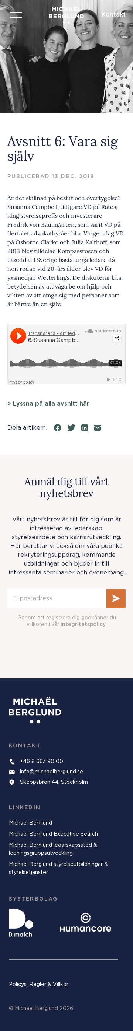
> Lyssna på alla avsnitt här (48, 404)
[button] (16, 15)
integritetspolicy (83, 624)
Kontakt (114, 15)
